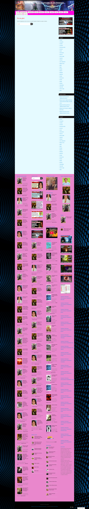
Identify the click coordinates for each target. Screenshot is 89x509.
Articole (36, 12)
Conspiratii (61, 121)
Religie (61, 81)
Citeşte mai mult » (24, 185)
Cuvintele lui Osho (51, 469)
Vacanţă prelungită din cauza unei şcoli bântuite (54, 295)
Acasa (18, 12)
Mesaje (52, 12)
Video (56, 12)
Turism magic (62, 88)
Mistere (61, 70)
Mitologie (61, 72)
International (31, 12)
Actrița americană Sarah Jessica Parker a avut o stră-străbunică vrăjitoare (38, 437)
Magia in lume (62, 63)
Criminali (61, 45)
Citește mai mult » (34, 297)
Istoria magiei (62, 56)
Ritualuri (60, 12)
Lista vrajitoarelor (23, 12)
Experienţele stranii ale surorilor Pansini (54, 345)
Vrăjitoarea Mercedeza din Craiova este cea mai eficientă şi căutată (25, 371)
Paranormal (62, 77)
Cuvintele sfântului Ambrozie (53, 485)
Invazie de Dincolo (54, 384)
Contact (25, 14)
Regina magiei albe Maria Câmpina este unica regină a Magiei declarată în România (25, 479)
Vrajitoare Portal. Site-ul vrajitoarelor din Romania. (40, 3)
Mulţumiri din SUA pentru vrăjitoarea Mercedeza (25, 210)
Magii (60, 65)
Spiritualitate (62, 85)
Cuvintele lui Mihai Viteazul (53, 481)
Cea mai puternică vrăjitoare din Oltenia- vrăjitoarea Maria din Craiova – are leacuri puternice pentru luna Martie (25, 437)
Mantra (52, 506)
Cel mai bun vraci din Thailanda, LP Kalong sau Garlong (38, 458)
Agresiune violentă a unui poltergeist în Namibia (54, 395)
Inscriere (61, 49)
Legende (61, 58)
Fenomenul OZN (62, 47)
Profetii (61, 79)
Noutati (61, 76)
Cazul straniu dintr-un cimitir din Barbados (54, 243)
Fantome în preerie (54, 264)
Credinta (65, 12)
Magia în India (36, 470)
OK (31, 23)
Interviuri (46, 12)
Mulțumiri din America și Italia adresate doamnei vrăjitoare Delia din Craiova (25, 414)
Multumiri (41, 12)
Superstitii (61, 86)
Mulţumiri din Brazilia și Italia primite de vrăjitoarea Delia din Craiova (25, 233)
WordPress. (56, 506)
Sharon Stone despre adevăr (53, 477)
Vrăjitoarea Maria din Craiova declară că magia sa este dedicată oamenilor (68, 229)
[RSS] (72, 2)
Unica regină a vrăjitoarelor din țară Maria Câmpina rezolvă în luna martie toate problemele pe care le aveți (25, 457)
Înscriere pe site (19, 14)
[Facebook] (71, 2)
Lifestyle (61, 59)
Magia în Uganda (36, 463)
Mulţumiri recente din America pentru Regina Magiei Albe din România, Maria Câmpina (25, 469)
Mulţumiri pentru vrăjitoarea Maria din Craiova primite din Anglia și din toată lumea (66, 102)
